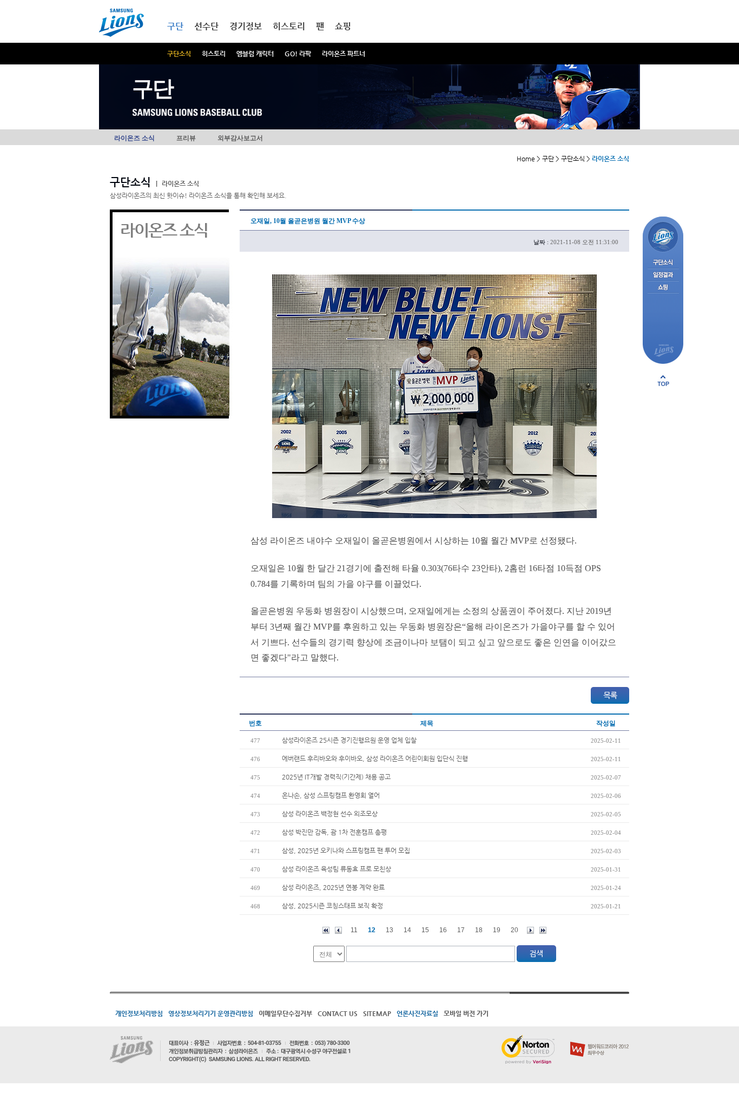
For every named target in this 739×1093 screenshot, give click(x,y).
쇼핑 (343, 26)
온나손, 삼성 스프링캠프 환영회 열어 (331, 795)
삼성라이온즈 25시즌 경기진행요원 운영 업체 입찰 (349, 740)
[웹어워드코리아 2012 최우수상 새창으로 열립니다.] (599, 1039)
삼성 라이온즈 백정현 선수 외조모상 (330, 813)
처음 (326, 930)
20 (514, 930)
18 (479, 930)
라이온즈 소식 (134, 138)
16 (443, 930)
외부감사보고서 (240, 138)
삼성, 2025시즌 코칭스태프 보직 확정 (332, 905)
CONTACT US (338, 1013)
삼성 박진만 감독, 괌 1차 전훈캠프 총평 (334, 832)
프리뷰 (186, 138)
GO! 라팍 (298, 53)
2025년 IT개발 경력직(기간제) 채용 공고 (336, 777)
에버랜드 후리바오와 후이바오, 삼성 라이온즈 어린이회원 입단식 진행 (375, 758)
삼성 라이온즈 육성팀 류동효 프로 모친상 (336, 869)
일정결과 (663, 275)
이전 (338, 930)
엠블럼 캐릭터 (255, 53)
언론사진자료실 (417, 1013)
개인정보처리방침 (139, 1013)
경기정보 (245, 26)
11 (354, 930)
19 (496, 930)
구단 (175, 26)
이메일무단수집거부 (285, 1013)
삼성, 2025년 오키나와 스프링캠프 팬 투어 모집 (346, 850)
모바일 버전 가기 (466, 1013)
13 (389, 930)
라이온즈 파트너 (343, 53)
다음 (530, 930)
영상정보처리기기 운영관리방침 (210, 1013)
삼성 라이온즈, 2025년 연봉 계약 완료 (333, 887)
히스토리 (214, 53)
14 (407, 930)
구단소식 (179, 53)
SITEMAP (377, 1013)
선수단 (206, 26)
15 (425, 930)
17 (461, 930)
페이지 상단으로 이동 (663, 380)
